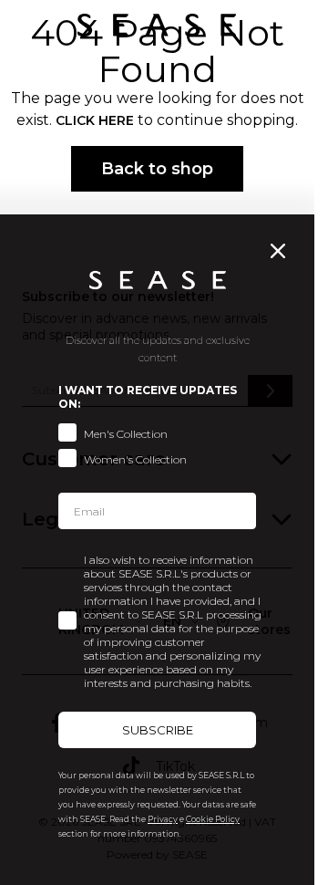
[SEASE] (156, 25)
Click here (95, 121)
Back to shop (157, 169)
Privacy (163, 819)
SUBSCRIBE (157, 730)
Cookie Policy (213, 819)
